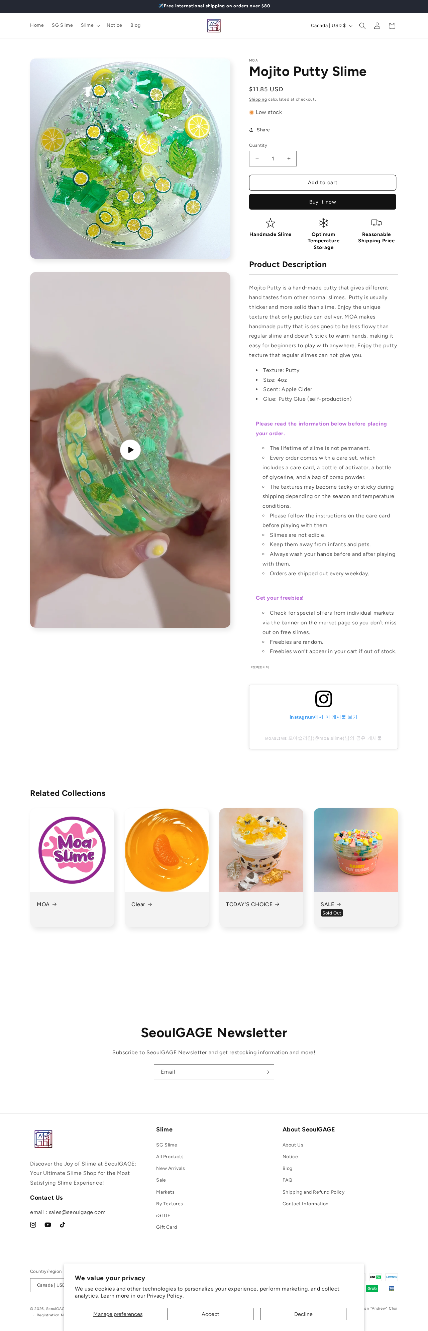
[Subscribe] (266, 1072)
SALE (327, 904)
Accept (210, 1314)
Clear (138, 904)
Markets (165, 1192)
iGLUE (163, 1215)
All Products (170, 1157)
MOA (43, 904)
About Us (293, 1145)
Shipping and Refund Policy (314, 1192)
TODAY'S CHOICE (249, 904)
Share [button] (263, 130)
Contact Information (306, 1204)
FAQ (288, 1180)
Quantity (258, 145)
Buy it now (322, 202)
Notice (290, 1157)
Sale (161, 1180)
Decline (303, 1314)
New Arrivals (170, 1168)
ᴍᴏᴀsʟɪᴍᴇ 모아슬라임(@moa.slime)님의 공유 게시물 (323, 738)
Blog (288, 1168)
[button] (90, 25)
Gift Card (166, 1227)
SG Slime (166, 1145)
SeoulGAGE (56, 1309)
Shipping (258, 99)
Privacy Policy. (165, 1296)
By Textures (169, 1204)
